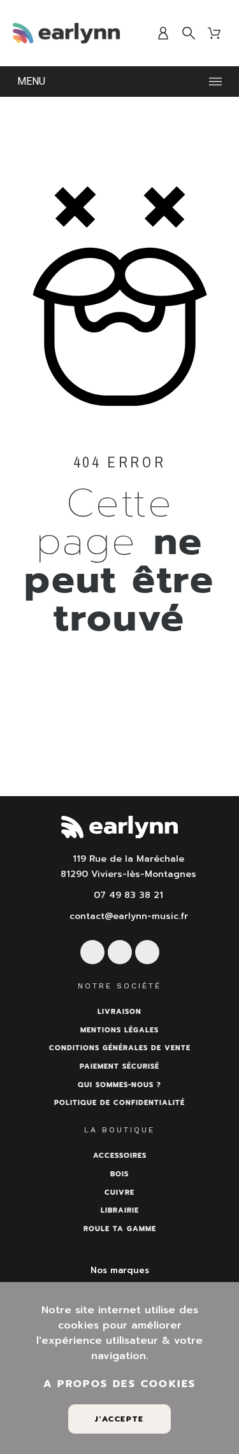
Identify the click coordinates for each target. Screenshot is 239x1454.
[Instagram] (120, 952)
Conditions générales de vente (120, 1048)
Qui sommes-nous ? (119, 1085)
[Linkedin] (147, 952)
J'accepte (119, 1419)
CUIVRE (119, 1192)
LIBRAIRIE (120, 1210)
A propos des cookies (119, 1384)
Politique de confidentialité (119, 1102)
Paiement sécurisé (119, 1066)
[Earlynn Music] (66, 33)
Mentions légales (119, 1030)
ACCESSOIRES (120, 1155)
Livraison (119, 1011)
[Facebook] (92, 952)
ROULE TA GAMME (119, 1228)
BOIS (119, 1174)
